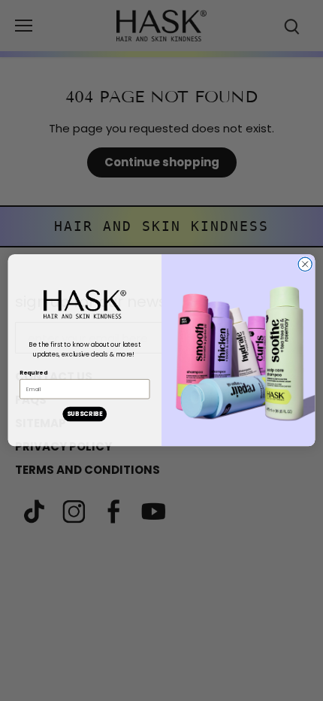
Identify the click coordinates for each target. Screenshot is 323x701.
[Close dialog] (305, 264)
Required (33, 372)
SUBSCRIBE (85, 414)
